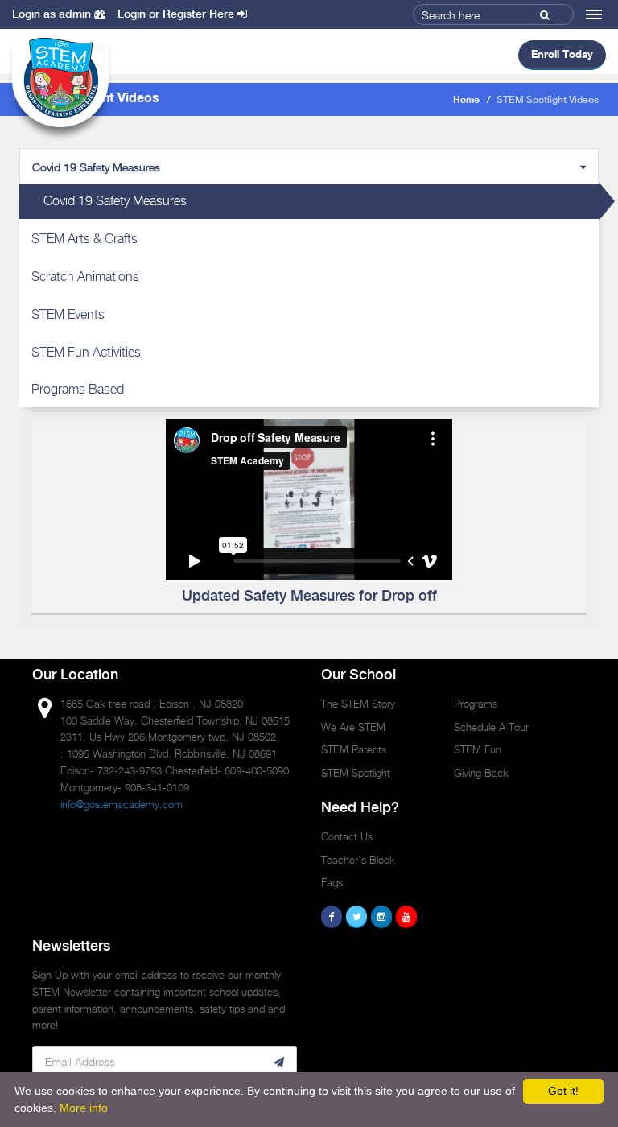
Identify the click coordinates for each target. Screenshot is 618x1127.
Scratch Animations (85, 276)
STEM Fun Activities (86, 352)
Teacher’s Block (358, 859)
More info (84, 1107)
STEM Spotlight (355, 772)
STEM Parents (353, 749)
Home (466, 100)
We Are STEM (353, 726)
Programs (475, 703)
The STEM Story (358, 703)
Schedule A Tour (491, 726)
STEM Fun (477, 749)
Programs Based (77, 389)
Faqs (332, 882)
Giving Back (481, 772)
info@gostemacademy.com (121, 804)
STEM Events (68, 314)
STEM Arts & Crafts (84, 238)
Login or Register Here (177, 14)
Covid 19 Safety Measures (115, 200)
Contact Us (347, 836)
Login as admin (53, 14)
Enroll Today (562, 53)
